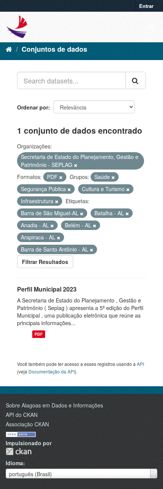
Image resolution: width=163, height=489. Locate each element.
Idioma (14, 463)
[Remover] (75, 165)
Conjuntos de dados (54, 49)
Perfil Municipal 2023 (47, 289)
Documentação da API (51, 371)
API (140, 364)
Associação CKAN (27, 424)
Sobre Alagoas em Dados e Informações (54, 405)
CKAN (18, 451)
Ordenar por (32, 107)
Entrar (146, 5)
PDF (38, 334)
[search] (135, 80)
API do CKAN (22, 414)
